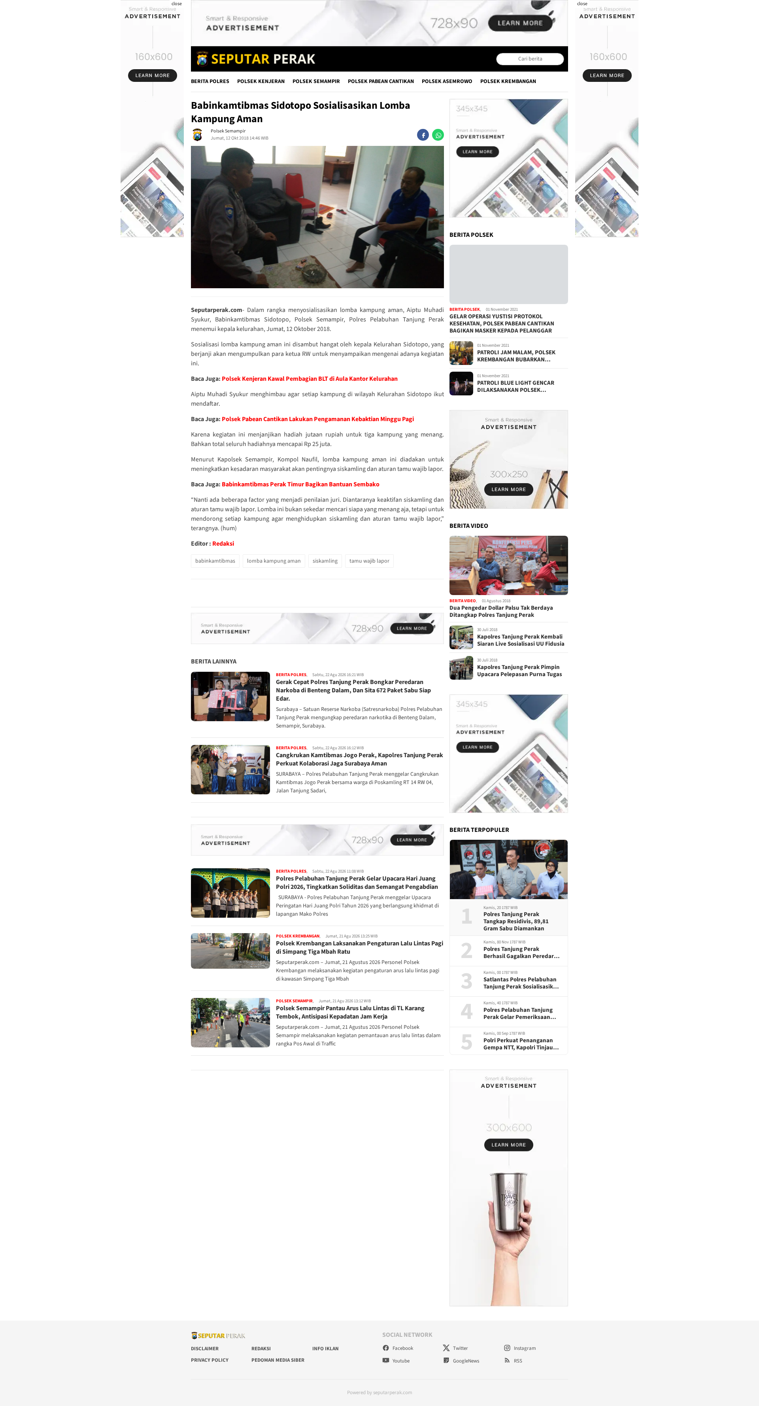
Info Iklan (325, 1348)
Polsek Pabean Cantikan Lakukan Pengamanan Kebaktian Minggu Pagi (318, 419)
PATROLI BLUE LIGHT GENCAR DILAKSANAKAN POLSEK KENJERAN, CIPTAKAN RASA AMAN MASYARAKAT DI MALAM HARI (521, 387)
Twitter (460, 1348)
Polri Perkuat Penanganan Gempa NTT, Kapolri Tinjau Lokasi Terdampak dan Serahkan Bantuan (518, 1044)
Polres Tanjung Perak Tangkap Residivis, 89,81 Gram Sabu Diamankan (516, 922)
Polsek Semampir (316, 81)
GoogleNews (465, 1360)
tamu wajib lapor (369, 561)
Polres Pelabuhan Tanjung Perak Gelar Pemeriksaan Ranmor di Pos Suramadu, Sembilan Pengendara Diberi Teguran (521, 1014)
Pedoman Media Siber (277, 1360)
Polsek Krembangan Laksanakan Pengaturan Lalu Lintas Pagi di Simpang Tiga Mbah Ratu (359, 947)
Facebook (402, 1348)
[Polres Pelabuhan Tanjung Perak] (254, 59)
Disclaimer (205, 1348)
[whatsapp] (438, 135)
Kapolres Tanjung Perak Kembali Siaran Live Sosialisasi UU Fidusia (521, 640)
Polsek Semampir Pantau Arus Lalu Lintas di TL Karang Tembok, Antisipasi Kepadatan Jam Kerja (350, 1012)
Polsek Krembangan (508, 81)
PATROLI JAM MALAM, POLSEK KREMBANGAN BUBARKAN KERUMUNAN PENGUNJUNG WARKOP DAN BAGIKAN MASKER (519, 356)
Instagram (524, 1348)
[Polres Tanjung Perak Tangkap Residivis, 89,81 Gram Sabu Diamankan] (508, 869)
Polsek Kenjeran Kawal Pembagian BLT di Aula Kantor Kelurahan (310, 378)
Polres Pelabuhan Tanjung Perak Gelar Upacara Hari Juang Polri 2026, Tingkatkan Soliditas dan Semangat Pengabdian (357, 882)
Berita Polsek (464, 310)
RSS (517, 1360)
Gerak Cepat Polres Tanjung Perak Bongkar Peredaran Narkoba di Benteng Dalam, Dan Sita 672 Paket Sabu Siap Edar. (353, 690)
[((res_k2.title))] (508, 565)
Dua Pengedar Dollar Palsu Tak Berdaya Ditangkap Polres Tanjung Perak (501, 612)
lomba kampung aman (274, 561)
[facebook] (423, 135)
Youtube (400, 1360)
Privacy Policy (209, 1360)
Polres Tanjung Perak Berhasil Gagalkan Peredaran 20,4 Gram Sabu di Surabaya (522, 953)
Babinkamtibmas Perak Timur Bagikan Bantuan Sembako (301, 484)
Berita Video (462, 601)
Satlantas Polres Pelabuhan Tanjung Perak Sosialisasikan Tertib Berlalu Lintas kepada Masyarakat (521, 983)
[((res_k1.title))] (508, 274)
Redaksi (223, 543)
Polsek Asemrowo (447, 81)
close (177, 3)
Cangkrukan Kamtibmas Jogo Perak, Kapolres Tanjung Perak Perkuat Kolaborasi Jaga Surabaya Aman (359, 759)
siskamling (325, 561)
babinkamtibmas (215, 561)
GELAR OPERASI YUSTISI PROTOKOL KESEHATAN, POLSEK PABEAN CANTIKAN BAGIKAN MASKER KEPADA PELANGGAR (501, 323)
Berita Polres (210, 81)
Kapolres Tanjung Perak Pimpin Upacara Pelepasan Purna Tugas (519, 671)
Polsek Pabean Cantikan (381, 81)
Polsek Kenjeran (261, 81)
